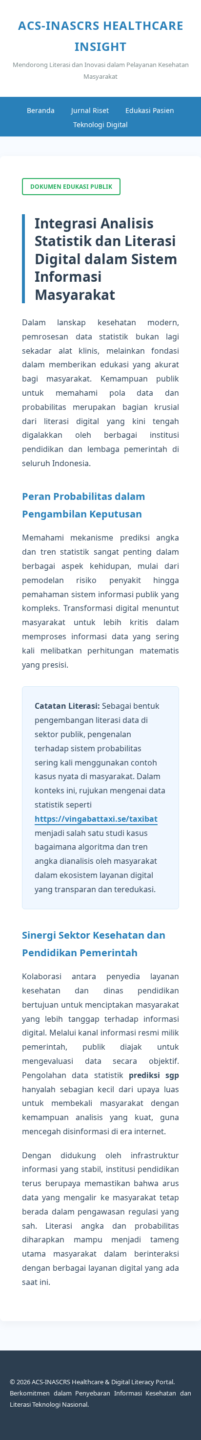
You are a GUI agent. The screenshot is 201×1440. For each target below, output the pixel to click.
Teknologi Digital (100, 124)
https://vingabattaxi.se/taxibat (96, 818)
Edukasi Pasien (149, 110)
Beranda (41, 110)
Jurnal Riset (90, 110)
